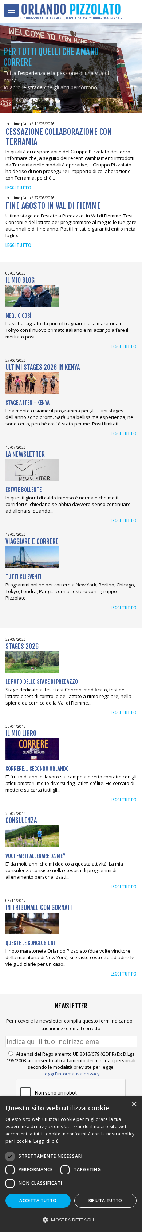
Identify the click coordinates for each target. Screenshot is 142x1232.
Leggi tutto (18, 188)
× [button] (134, 1104)
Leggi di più (46, 1141)
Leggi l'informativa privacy (71, 1073)
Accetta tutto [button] (37, 1200)
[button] (71, 1219)
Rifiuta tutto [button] (105, 1200)
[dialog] (71, 1164)
